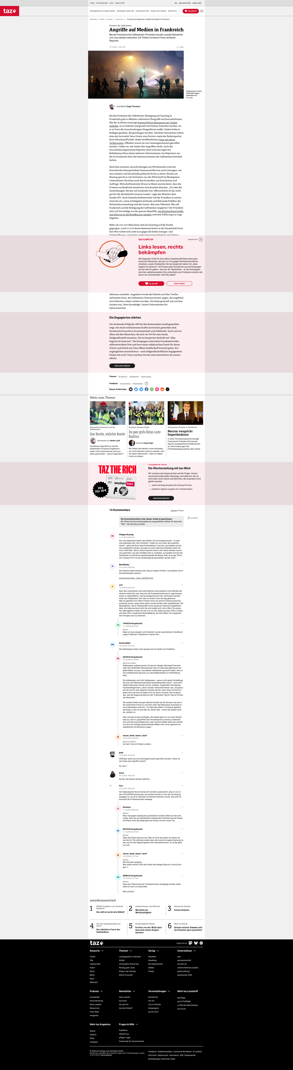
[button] (202, 11)
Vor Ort (151, 1001)
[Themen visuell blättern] (179, 11)
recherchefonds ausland (187, 967)
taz (97, 943)
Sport (92, 971)
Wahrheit (94, 982)
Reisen (93, 1031)
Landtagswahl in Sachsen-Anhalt (130, 958)
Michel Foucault (126, 975)
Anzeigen (94, 1042)
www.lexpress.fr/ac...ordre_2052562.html (136, 578)
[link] (103, 11)
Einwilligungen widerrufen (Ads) (161, 1059)
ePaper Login (124, 1037)
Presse (151, 971)
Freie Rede (94, 1012)
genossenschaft (184, 960)
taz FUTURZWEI (184, 1001)
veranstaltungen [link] (102, 3)
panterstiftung (183, 971)
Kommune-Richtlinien (183, 1051)
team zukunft (124, 997)
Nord (92, 978)
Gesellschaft (95, 964)
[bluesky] (196, 944)
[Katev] (112, 774)
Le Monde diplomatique (187, 1005)
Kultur (92, 967)
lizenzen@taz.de (106, 1055)
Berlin (92, 975)
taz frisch (123, 1001)
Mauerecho (95, 1008)
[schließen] (201, 239)
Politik (102, 19)
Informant (152, 1055)
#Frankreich (123, 377)
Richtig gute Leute (127, 967)
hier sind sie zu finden (136, 524)
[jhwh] (112, 754)
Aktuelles (152, 956)
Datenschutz (163, 1055)
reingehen (94, 1015)
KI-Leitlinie (197, 1051)
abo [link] (176, 3)
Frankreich (119, 19)
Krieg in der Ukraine (127, 971)
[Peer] (112, 787)
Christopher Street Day (129, 964)
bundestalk (94, 997)
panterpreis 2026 (184, 975)
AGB (182, 1055)
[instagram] (201, 944)
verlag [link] (92, 3)
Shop (92, 1038)
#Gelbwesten (134, 377)
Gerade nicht (192, 239)
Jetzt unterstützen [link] (122, 366)
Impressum (174, 1055)
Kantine (93, 1034)
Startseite (93, 19)
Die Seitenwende (155, 964)
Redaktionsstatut (165, 1051)
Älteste (181, 511)
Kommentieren (125, 384)
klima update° (96, 1004)
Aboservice (124, 1034)
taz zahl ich (182, 964)
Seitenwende (189, 1055)
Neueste (174, 511)
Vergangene (153, 1008)
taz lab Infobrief (125, 1008)
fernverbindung (96, 1001)
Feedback (123, 1030)
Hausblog (152, 960)
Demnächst (153, 997)
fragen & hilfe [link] (120, 3)
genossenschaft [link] (185, 3)
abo (179, 956)
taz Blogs (181, 998)
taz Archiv (181, 1009)
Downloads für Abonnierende (131, 1041)
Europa (109, 19)
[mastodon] (190, 944)
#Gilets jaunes (146, 377)
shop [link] (111, 3)
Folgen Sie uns (181, 943)
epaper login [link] (197, 3)
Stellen (151, 967)
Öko (91, 960)
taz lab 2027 (153, 1012)
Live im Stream (154, 1004)
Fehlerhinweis (138, 384)
